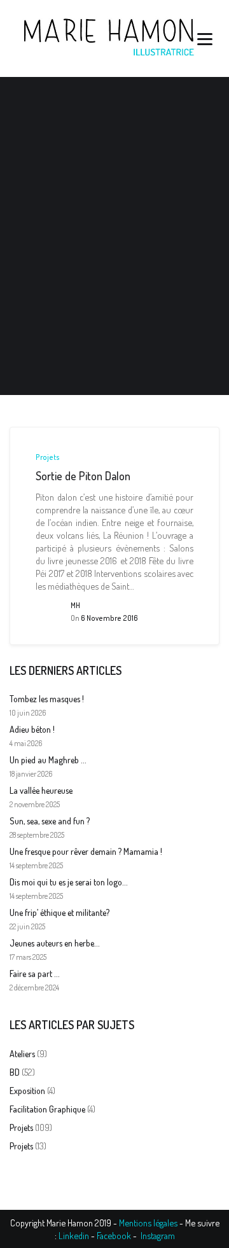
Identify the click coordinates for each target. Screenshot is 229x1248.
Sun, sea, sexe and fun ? (50, 820)
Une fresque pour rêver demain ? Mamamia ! (86, 851)
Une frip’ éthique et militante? (59, 912)
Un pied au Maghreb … (48, 759)
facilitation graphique (47, 1109)
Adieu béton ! (32, 729)
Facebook (114, 1235)
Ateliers (22, 1053)
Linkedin (74, 1235)
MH (75, 605)
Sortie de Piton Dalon (83, 476)
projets (21, 1127)
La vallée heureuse (41, 790)
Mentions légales (148, 1222)
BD (15, 1072)
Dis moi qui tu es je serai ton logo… (68, 882)
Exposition (27, 1090)
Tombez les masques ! (47, 698)
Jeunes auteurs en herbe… (54, 943)
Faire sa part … (34, 973)
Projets (48, 457)
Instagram (158, 1235)
